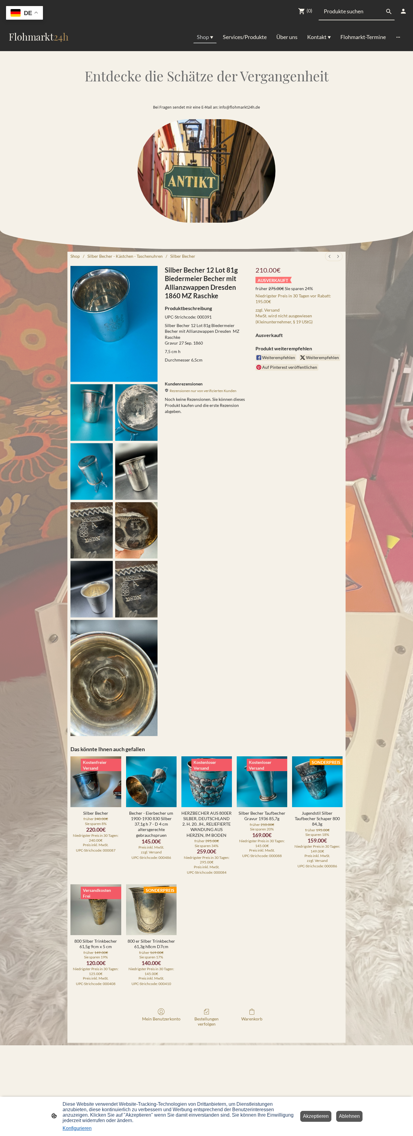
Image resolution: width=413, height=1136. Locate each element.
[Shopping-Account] (403, 11)
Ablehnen (349, 1116)
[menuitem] (329, 256)
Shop (75, 256)
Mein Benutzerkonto (161, 1018)
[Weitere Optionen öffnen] (398, 37)
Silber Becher (182, 256)
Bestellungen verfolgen (206, 1021)
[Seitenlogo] (38, 46)
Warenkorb (251, 1018)
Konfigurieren (77, 1128)
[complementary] (24, 13)
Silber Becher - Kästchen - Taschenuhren (125, 256)
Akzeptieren (316, 1116)
